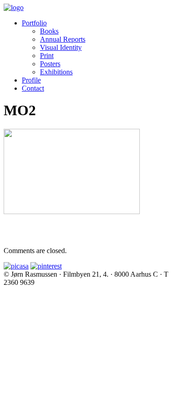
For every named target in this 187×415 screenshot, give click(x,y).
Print (47, 55)
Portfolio (34, 23)
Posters (50, 64)
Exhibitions (56, 72)
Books (49, 31)
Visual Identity (61, 47)
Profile (31, 80)
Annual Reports (62, 39)
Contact (33, 88)
